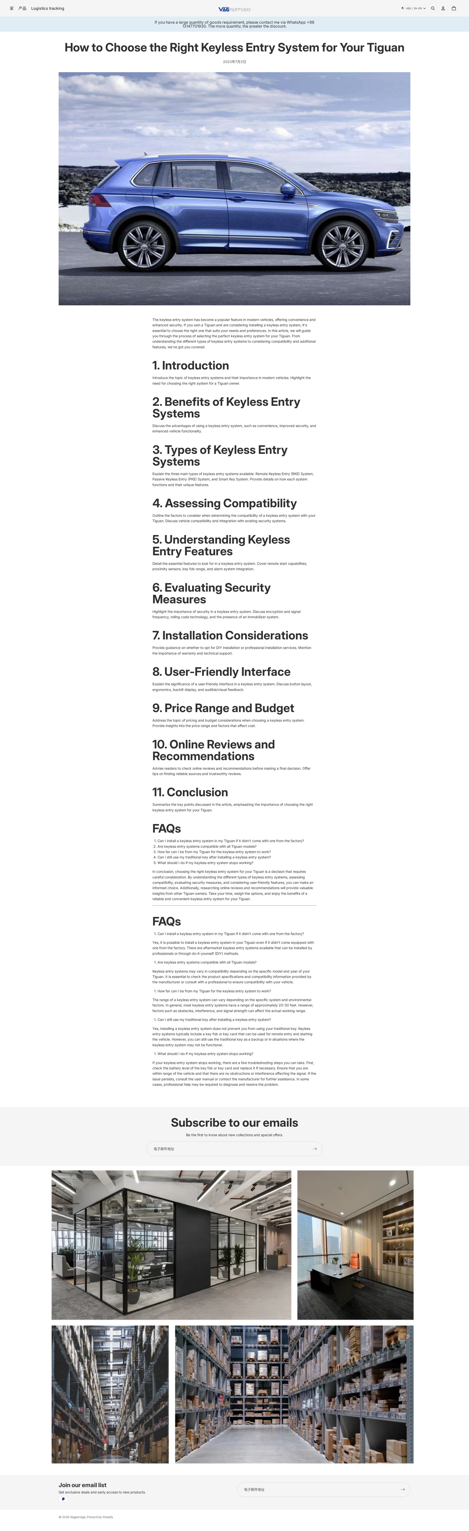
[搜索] (432, 8)
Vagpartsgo (77, 1517)
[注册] (315, 1149)
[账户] (443, 8)
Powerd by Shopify (100, 1517)
